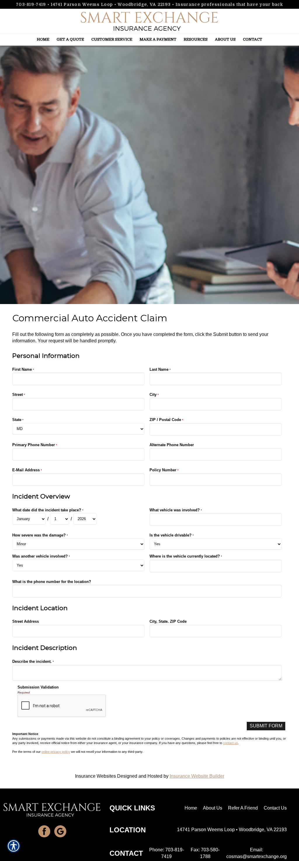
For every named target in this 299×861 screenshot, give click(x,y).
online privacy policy (55, 751)
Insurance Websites (95, 776)
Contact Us (275, 807)
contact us (230, 743)
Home (191, 807)
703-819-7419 (31, 4)
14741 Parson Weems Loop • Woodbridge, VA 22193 (111, 4)
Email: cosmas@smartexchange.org (256, 853)
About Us (212, 807)
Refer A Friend (243, 807)
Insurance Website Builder (197, 776)
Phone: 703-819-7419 (166, 853)
